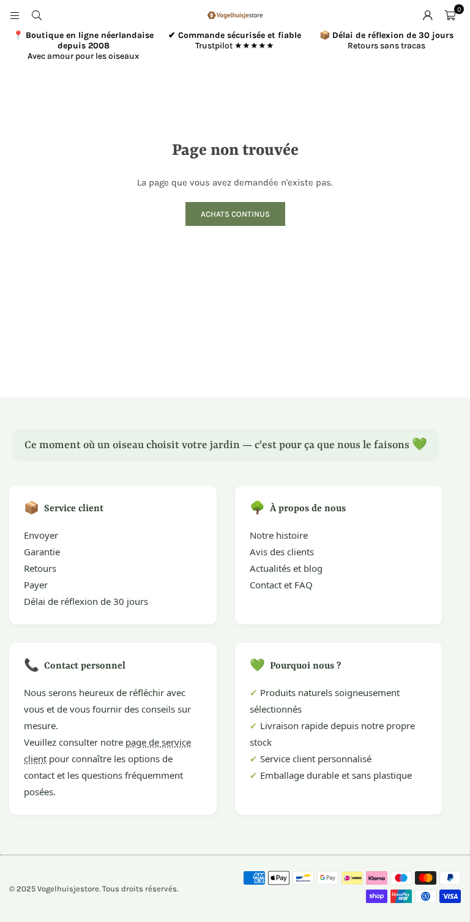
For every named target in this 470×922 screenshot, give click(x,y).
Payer (36, 585)
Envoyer (41, 535)
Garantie (42, 551)
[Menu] (15, 15)
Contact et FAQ (281, 585)
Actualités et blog (286, 568)
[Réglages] (428, 15)
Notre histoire (279, 535)
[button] (450, 15)
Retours (40, 568)
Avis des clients (282, 551)
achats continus (235, 214)
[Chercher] (37, 15)
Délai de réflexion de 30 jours (86, 601)
